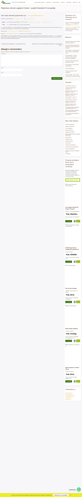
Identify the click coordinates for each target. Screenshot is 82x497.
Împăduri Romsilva (69, 130)
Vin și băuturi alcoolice (74, 211)
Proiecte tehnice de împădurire (71, 146)
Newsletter (69, 2)
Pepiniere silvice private (13, 31)
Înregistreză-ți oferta (18, 18)
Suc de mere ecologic (71, 288)
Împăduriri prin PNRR (69, 132)
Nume (2, 67)
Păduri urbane (68, 137)
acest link (55, 35)
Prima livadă (67, 142)
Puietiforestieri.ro (68, 393)
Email (2, 72)
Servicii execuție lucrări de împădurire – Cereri (70, 101)
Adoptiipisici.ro (68, 399)
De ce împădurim (68, 128)
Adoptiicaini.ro (68, 398)
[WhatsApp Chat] (79, 489)
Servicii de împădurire (69, 148)
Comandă (68, 221)
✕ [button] (70, 495)
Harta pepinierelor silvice (25, 31)
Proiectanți (48, 2)
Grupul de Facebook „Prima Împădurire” (71, 71)
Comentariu (3, 53)
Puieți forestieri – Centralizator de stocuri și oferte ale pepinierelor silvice (72, 52)
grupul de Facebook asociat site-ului (12, 33)
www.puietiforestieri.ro (35, 15)
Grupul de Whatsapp (69, 68)
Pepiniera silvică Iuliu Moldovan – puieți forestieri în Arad (13, 43)
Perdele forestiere (69, 141)
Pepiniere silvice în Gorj (47, 22)
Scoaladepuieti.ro (69, 394)
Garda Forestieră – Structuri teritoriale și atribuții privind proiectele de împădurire (71, 57)
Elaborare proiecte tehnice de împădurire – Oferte (71, 94)
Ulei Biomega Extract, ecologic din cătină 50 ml (72, 248)
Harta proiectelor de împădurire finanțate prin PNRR (71, 61)
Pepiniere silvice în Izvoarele (35, 22)
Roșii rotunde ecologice (71, 328)
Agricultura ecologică (69, 170)
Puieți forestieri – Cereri (70, 97)
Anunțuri (63, 2)
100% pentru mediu (21, 2)
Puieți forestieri (56, 2)
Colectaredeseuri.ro (69, 396)
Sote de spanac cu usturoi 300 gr (72, 368)
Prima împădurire (74, 24)
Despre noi (75, 2)
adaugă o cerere (30, 18)
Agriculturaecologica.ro (70, 395)
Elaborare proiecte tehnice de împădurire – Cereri (71, 91)
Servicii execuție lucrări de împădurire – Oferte (70, 104)
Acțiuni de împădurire (69, 124)
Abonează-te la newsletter (70, 27)
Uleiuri (71, 251)
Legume (71, 331)
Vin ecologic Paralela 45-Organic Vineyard (72, 208)
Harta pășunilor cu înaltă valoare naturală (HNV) (72, 65)
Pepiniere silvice (68, 139)
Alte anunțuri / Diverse (70, 85)
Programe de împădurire (70, 144)
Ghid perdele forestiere (40, 2)
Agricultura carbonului (70, 126)
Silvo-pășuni (67, 153)
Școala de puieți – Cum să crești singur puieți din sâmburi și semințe (72, 75)
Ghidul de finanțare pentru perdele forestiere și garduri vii (72, 42)
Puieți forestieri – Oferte (70, 99)
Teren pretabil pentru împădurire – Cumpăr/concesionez (72, 108)
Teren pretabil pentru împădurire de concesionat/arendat (72, 111)
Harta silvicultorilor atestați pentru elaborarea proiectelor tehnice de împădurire (72, 46)
